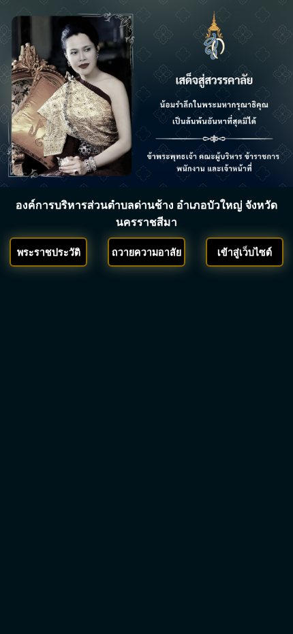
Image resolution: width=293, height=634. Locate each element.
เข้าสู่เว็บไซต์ (244, 252)
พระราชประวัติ (48, 252)
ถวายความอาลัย (146, 252)
